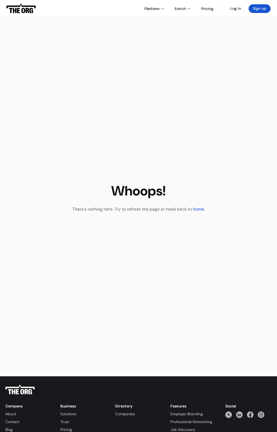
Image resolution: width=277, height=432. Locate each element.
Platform (152, 8)
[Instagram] (261, 414)
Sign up (259, 8)
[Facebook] (250, 414)
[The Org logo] (20, 390)
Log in (235, 8)
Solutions (68, 413)
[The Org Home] (21, 9)
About (10, 413)
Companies (125, 413)
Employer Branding (186, 413)
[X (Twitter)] (228, 414)
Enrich (180, 8)
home (198, 209)
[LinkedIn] (239, 414)
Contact (12, 421)
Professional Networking (191, 421)
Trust (64, 421)
